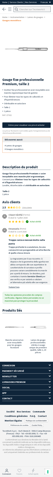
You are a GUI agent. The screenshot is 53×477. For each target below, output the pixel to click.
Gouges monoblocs (11, 20)
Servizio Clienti (34, 276)
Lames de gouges (35, 17)
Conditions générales (16, 415)
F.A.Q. (33, 415)
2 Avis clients (27, 207)
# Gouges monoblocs (14, 149)
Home (5, 2)
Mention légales (13, 420)
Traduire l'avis (14, 287)
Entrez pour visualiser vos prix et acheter (26, 125)
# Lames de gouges (13, 145)
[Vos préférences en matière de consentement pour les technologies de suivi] (48, 472)
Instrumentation (17, 17)
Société (10, 411)
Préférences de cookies (19, 425)
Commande (39, 411)
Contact (42, 415)
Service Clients (16, 2)
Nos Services (31, 2)
